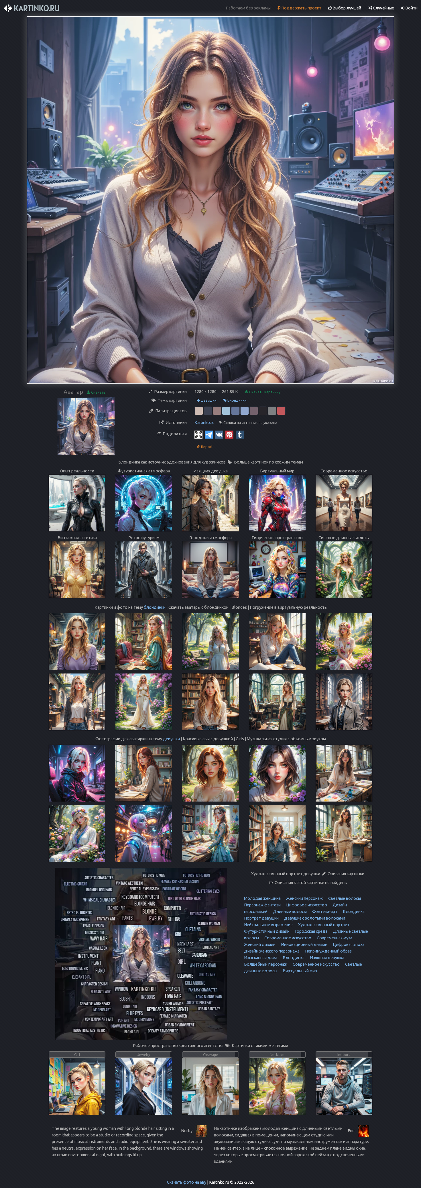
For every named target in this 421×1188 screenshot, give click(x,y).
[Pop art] (123, 1020)
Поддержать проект (300, 8)
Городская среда (310, 931)
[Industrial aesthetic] (89, 1030)
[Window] (121, 989)
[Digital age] (207, 974)
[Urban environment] (180, 1024)
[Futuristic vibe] (154, 875)
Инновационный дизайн (303, 944)
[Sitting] (174, 919)
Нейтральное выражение (268, 924)
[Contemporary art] (99, 1019)
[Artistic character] (99, 877)
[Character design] (94, 983)
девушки (171, 739)
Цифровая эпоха (348, 944)
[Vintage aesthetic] (129, 882)
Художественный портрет (323, 924)
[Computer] (172, 908)
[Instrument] (88, 956)
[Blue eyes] (134, 1013)
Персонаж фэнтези (262, 905)
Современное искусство (287, 938)
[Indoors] (148, 997)
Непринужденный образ (328, 951)
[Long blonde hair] (209, 996)
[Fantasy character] (203, 989)
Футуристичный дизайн (267, 931)
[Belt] (181, 950)
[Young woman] (173, 1003)
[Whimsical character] (99, 899)
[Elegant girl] (81, 976)
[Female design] (93, 925)
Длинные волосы (289, 911)
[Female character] (173, 1015)
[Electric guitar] (75, 883)
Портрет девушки (261, 918)
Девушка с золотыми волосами (314, 918)
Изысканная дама (260, 957)
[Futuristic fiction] (196, 875)
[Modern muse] (144, 1019)
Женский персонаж (304, 898)
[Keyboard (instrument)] (167, 1009)
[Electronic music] (75, 968)
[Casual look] (98, 948)
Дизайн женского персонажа (272, 951)
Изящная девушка (326, 957)
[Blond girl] (132, 1031)
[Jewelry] (155, 918)
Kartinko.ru (204, 422)
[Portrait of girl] (174, 888)
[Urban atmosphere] (75, 919)
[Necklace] (185, 944)
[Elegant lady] (101, 991)
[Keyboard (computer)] (140, 897)
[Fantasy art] (106, 918)
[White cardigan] (202, 965)
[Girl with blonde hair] (184, 898)
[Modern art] (102, 1009)
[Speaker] (172, 989)
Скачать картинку (264, 392)
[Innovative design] (123, 1025)
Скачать (97, 392)
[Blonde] (149, 911)
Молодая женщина (262, 898)
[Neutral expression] (145, 888)
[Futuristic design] (203, 913)
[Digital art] (210, 947)
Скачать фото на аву (186, 1182)
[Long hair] (173, 996)
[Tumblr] (240, 434)
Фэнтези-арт (324, 911)
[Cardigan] (199, 955)
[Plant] (96, 962)
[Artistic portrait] (199, 1002)
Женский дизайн (260, 944)
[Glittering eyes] (208, 891)
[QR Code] (198, 434)
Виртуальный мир (299, 971)
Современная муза (334, 938)
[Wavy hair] (99, 938)
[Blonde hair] (144, 903)
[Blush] (124, 998)
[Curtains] (193, 929)
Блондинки (237, 400)
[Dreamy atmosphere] (163, 1030)
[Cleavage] (185, 976)
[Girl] (181, 961)
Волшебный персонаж (265, 964)
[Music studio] (94, 932)
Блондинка (353, 911)
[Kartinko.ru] (143, 988)
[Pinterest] (229, 434)
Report (206, 447)
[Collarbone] (195, 983)
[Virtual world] (209, 939)
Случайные (383, 8)
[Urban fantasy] (209, 1008)
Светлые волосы (344, 898)
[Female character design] (180, 881)
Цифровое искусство (306, 905)
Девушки (208, 400)
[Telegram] (209, 434)
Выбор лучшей (346, 8)
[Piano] (100, 970)
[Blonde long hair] (99, 889)
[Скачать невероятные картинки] (32, 8)
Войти (411, 8)
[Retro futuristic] (79, 912)
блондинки (155, 607)
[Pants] (127, 918)
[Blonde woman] (209, 923)
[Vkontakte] (219, 434)
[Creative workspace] (95, 1003)
